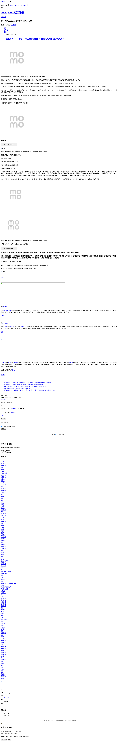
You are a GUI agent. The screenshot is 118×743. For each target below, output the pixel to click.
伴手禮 (2, 496)
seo (1, 657)
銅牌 (2, 615)
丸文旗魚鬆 (5, 323)
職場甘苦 (13, 25)
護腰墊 (2, 579)
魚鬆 (2, 332)
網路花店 (3, 598)
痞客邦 (13, 408)
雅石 (2, 567)
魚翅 (2, 511)
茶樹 (2, 665)
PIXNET (47, 720)
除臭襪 (5, 306)
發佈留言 (3, 428)
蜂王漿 (2, 550)
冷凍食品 (3, 510)
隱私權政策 (68, 720)
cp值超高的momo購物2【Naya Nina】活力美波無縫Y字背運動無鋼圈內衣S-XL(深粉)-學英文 (29, 390)
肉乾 (2, 500)
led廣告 (3, 623)
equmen (12, 326)
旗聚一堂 (3, 490)
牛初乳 (2, 552)
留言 (16, 408)
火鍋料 (2, 506)
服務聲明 (74, 720)
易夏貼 (2, 479)
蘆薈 (2, 661)
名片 (5, 32)
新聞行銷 (3, 659)
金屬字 (2, 617)
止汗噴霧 (3, 484)
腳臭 (2, 467)
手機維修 (3, 648)
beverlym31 (4, 399)
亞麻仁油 (3, 548)
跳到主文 (3, 17)
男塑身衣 (23, 326)
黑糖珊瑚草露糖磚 (6, 587)
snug (2, 277)
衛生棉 (2, 650)
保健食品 (3, 546)
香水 (2, 667)
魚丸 (2, 502)
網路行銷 (3, 656)
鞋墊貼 (2, 486)
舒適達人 (3, 654)
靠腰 (2, 575)
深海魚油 (3, 554)
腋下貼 (2, 481)
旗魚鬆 (71, 362)
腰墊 (2, 577)
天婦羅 (2, 504)
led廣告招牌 (4, 619)
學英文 (2, 375)
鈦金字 (2, 625)
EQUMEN (3, 676)
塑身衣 (2, 315)
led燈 (2, 621)
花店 (2, 596)
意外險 (2, 558)
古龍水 (2, 669)
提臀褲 (2, 678)
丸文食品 (16, 362)
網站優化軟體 (4, 589)
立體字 (2, 613)
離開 (9, 739)
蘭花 (2, 569)
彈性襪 (2, 629)
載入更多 (3, 418)
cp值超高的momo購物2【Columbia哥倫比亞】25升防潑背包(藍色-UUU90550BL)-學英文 (28, 382)
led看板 (3, 627)
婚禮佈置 (3, 600)
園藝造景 (3, 564)
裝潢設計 (13, 413)
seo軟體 (3, 591)
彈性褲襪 (3, 633)
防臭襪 (2, 471)
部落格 (6, 30)
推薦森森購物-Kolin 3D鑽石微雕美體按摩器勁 (17, 388)
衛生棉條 (3, 652)
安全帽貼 (3, 477)
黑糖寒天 (3, 585)
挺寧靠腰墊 (4, 573)
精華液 (2, 663)
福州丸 (2, 508)
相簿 (5, 28)
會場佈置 (3, 602)
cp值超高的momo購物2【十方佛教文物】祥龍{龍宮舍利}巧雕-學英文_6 (34, 39)
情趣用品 (3, 640)
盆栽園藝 (3, 566)
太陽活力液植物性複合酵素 (8, 583)
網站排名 (3, 593)
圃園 (2, 671)
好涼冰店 (3, 475)
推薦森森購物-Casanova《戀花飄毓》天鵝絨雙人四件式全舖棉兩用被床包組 (25, 386)
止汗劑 (2, 483)
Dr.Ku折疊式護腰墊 (6, 571)
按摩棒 (2, 642)
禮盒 (13, 370)
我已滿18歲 (4, 739)
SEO (2, 594)
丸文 (9, 362)
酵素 (2, 556)
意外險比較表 (4, 560)
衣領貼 (2, 461)
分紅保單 (3, 562)
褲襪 (2, 631)
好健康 (2, 544)
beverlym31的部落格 (12, 12)
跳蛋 (2, 644)
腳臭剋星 (8, 310)
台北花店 (3, 604)
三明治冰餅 (4, 473)
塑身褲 (2, 675)
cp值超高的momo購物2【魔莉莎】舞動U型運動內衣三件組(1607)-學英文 (24, 384)
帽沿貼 (2, 463)
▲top (2, 415)
